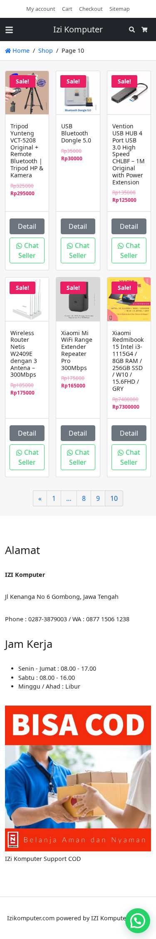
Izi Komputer (78, 29)
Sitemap (119, 8)
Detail (27, 226)
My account (40, 8)
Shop (45, 50)
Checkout (91, 8)
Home (20, 50)
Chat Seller (28, 250)
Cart (67, 8)
